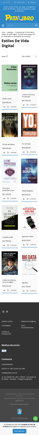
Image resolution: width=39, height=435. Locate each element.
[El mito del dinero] (4, 152)
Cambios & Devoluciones (6, 333)
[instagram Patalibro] (3, 312)
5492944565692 (7, 364)
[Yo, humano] (24, 152)
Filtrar (4, 56)
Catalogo (10, 32)
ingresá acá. (19, 401)
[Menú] (3, 25)
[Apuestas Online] (24, 244)
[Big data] (24, 291)
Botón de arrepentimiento (19, 404)
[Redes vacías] (4, 106)
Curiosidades (6, 325)
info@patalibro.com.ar (9, 373)
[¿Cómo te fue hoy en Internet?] (24, 105)
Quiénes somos (7, 321)
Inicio (3, 32)
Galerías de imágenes (28, 321)
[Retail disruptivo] (24, 199)
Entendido (19, 431)
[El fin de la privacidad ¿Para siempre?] (4, 198)
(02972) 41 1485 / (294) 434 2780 (13, 369)
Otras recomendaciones (27, 326)
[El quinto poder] (4, 245)
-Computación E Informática (24, 32)
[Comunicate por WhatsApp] (35, 418)
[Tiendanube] (19, 419)
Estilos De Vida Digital (9, 34)
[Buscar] (36, 25)
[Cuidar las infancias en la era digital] (4, 290)
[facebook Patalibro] (7, 312)
